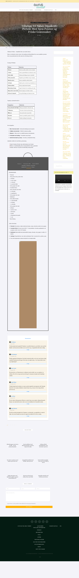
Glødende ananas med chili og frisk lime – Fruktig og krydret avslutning (67, 156)
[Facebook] (2, 55)
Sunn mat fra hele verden (26, 9)
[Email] (2, 64)
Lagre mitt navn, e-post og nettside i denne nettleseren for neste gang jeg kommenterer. (21, 503)
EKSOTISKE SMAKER (39, 539)
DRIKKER (64, 79)
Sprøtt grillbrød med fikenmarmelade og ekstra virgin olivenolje (28, 445)
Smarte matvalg (48, 9)
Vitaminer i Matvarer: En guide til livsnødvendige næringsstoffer (21, 147)
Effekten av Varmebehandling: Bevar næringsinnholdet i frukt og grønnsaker (24, 145)
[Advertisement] (34, 569)
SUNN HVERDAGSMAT (39, 544)
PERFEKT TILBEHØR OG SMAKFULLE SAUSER (39, 22)
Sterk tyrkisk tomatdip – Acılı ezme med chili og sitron (43, 461)
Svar (28, 349)
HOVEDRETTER (39, 532)
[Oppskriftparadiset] (39, 5)
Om (55, 9)
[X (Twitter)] (35, 521)
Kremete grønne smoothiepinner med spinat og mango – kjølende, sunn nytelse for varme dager (66, 107)
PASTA (39, 534)
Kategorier (38, 9)
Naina (39, 35)
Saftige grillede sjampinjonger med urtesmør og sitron (43, 445)
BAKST (39, 546)
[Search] (58, 9)
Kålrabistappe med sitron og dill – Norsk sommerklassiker (12, 445)
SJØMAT (64, 58)
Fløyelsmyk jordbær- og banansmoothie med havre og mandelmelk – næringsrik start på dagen (66, 95)
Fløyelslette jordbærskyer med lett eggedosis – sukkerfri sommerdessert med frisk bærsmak (27, 1)
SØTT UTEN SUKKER (66, 66)
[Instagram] (39, 521)
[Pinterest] (2, 61)
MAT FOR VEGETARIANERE (66, 142)
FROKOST (39, 530)
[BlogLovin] (46, 521)
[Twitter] (2, 58)
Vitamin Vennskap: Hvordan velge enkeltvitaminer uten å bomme (22, 144)
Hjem (6, 47)
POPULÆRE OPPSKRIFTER (39, 527)
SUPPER (39, 537)
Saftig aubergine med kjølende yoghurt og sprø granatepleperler (12, 477)
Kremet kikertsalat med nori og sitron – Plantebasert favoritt (66, 146)
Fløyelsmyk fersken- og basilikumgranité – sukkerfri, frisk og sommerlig (67, 128)
